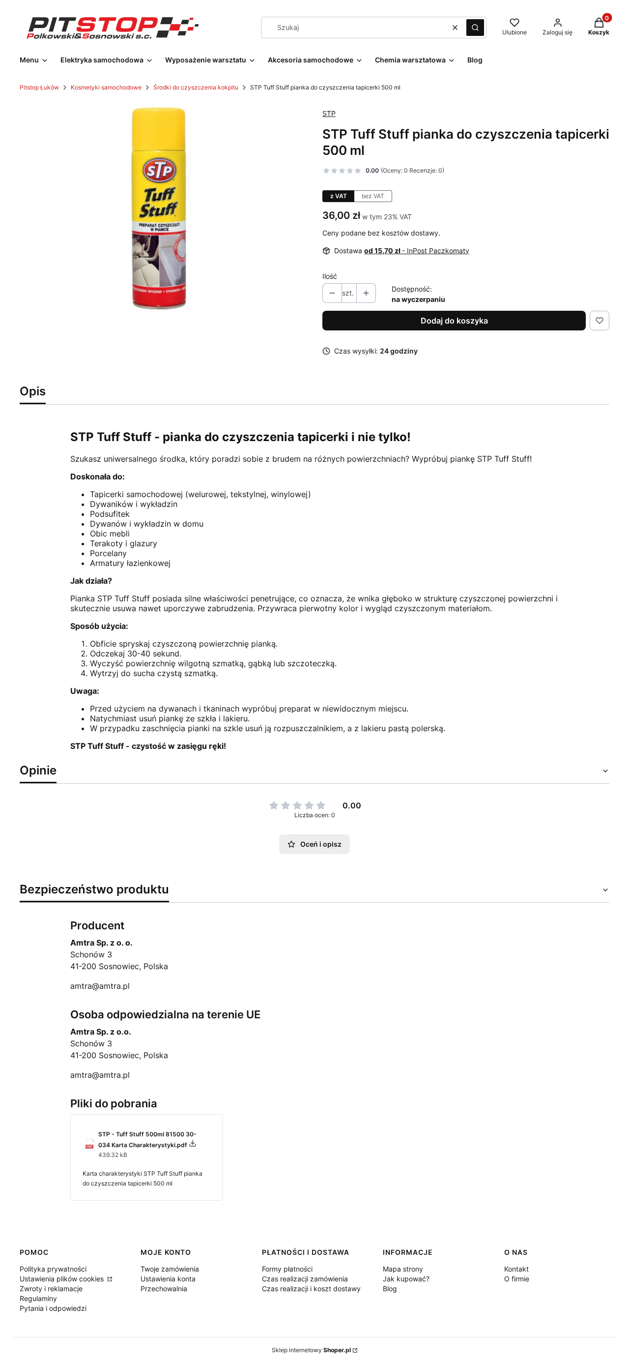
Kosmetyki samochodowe (106, 87)
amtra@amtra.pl (100, 986)
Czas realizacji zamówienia (305, 1278)
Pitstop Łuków (39, 87)
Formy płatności (287, 1269)
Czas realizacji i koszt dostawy (311, 1288)
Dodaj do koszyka (454, 321)
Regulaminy (38, 1298)
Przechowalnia (164, 1288)
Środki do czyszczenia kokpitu (195, 87)
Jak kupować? (406, 1278)
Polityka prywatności (53, 1269)
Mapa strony (403, 1269)
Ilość (329, 276)
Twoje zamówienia (170, 1269)
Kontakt (516, 1269)
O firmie (516, 1278)
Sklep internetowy (311, 1350)
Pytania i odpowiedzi (53, 1308)
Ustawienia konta (168, 1278)
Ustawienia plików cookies (63, 1278)
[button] (475, 27)
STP (329, 113)
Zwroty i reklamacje (51, 1288)
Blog (390, 1288)
